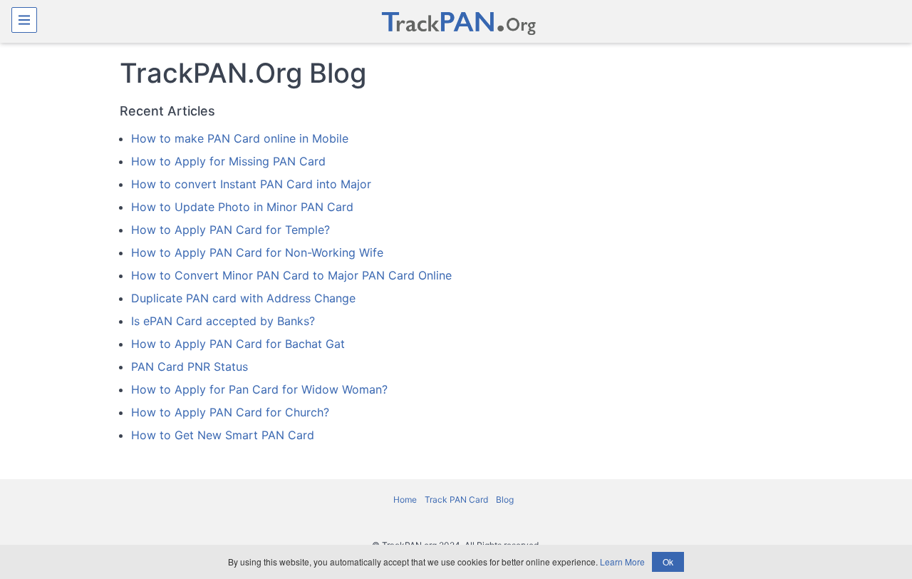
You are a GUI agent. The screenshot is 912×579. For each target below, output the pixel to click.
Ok (668, 561)
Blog (505, 499)
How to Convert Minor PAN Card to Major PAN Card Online (291, 275)
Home (406, 499)
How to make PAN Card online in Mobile (239, 138)
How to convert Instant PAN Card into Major (251, 184)
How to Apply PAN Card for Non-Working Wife (257, 252)
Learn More (622, 561)
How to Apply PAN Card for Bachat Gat (238, 344)
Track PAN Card (457, 499)
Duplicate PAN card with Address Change (243, 298)
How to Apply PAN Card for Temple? (230, 229)
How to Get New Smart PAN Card (222, 435)
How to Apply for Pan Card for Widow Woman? (259, 389)
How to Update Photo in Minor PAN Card (242, 207)
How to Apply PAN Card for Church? (230, 412)
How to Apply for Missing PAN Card (228, 161)
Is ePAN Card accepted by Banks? (223, 321)
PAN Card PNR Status (189, 366)
